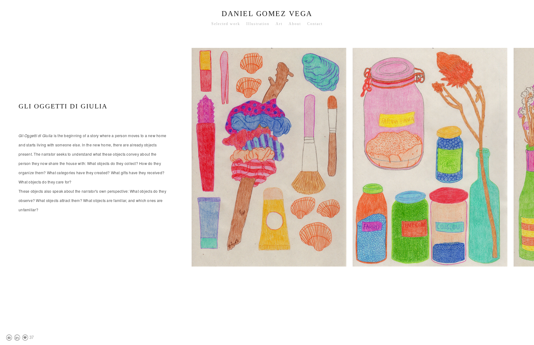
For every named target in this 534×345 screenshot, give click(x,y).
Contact (315, 24)
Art (279, 24)
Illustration (257, 24)
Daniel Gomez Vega (267, 14)
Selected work (225, 24)
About (295, 24)
